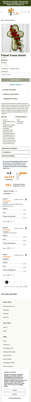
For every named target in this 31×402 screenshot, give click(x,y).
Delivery (5, 68)
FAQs (4, 341)
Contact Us (6, 344)
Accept (15, 390)
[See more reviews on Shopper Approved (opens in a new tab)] (13, 221)
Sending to (7, 71)
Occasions (6, 310)
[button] (22, 12)
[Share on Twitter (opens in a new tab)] (11, 221)
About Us (6, 317)
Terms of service (8, 366)
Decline (14, 394)
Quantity (4, 62)
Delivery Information (9, 352)
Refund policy (7, 359)
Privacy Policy (7, 355)
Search (5, 327)
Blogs (5, 331)
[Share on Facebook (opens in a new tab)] (8, 221)
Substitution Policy (8, 362)
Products (6, 313)
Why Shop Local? (8, 348)
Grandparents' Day (8, 306)
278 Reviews (10, 179)
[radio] (22, 173)
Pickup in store (14, 68)
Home (2, 20)
